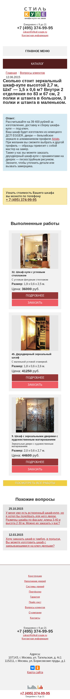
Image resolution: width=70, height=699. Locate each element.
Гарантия (35, 597)
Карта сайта (35, 672)
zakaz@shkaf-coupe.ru (35, 32)
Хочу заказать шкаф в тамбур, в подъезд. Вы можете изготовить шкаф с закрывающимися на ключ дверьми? (33, 542)
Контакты (35, 618)
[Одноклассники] (37, 668)
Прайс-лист (35, 602)
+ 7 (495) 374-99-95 (21, 199)
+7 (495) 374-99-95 (35, 28)
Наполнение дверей (35, 581)
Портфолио (35, 591)
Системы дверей (35, 586)
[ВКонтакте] (32, 668)
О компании (35, 612)
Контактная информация (35, 35)
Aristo (55, 138)
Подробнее (35, 295)
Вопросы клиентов (35, 607)
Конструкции (35, 576)
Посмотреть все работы (35, 483)
